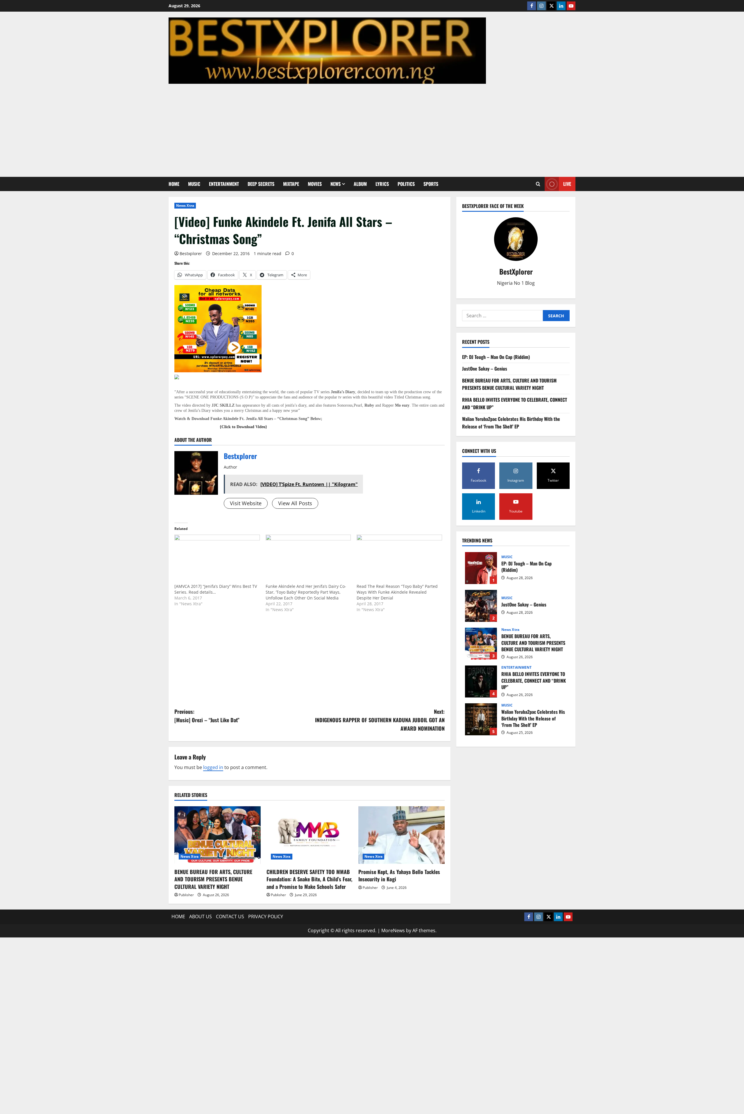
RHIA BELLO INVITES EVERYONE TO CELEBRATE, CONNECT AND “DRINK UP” (481, 681)
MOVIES (315, 183)
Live (567, 183)
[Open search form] (538, 184)
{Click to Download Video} (243, 427)
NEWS (335, 183)
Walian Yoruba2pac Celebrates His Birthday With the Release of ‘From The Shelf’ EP (511, 423)
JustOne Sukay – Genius (484, 368)
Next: (380, 720)
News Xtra (185, 205)
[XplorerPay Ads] (218, 328)
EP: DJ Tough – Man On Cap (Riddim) (496, 356)
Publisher (186, 894)
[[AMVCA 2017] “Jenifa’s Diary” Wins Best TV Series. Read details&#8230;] (217, 559)
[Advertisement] (372, 127)
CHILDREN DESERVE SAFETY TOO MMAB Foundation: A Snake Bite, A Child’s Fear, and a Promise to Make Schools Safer (309, 879)
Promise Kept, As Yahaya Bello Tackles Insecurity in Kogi (399, 875)
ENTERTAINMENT (224, 183)
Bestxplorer (191, 253)
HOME (174, 183)
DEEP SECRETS (261, 183)
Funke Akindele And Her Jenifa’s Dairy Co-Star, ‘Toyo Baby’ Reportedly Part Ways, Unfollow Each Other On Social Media (306, 592)
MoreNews (393, 930)
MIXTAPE (291, 183)
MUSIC (194, 183)
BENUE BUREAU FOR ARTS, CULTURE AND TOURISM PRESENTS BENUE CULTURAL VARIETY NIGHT (213, 879)
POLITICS (406, 183)
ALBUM (360, 183)
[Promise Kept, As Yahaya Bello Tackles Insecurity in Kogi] (401, 835)
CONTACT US (230, 916)
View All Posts (295, 503)
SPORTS (430, 183)
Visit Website (246, 503)
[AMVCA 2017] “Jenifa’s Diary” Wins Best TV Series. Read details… (215, 589)
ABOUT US (200, 916)
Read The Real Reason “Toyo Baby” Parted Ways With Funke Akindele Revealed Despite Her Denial (397, 592)
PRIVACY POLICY (265, 916)
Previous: (206, 716)
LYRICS (382, 183)
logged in (213, 767)
